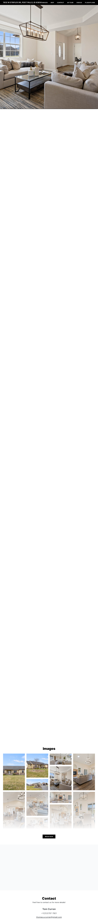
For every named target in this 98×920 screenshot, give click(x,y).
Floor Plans (90, 2)
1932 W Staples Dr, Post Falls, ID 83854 (22, 2)
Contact (60, 2)
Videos (79, 2)
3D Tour (70, 2)
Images (45, 2)
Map (52, 2)
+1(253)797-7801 (49, 913)
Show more (49, 836)
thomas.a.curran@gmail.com (49, 917)
